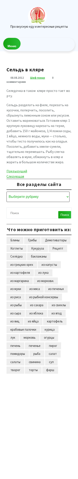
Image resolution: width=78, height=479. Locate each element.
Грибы (32, 240)
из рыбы (16, 305)
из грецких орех (21, 265)
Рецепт (57, 248)
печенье (35, 346)
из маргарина (19, 281)
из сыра (15, 313)
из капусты (49, 265)
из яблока (36, 313)
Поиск (64, 214)
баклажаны (39, 256)
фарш (50, 370)
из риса (15, 297)
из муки (15, 289)
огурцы (49, 337)
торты (33, 370)
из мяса (34, 289)
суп (51, 362)
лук (12, 337)
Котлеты (16, 248)
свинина (35, 362)
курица (50, 329)
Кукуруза (37, 248)
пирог (53, 346)
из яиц (15, 321)
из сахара (36, 305)
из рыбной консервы (43, 297)
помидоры (17, 354)
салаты (15, 362)
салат (53, 354)
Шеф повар (37, 78)
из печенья (56, 289)
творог (15, 370)
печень (15, 346)
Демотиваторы (56, 240)
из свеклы (59, 305)
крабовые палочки (23, 329)
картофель (55, 321)
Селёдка (16, 256)
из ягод (57, 313)
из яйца (33, 321)
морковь (30, 337)
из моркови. (45, 281)
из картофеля (20, 273)
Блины (15, 240)
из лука (43, 273)
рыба (36, 354)
